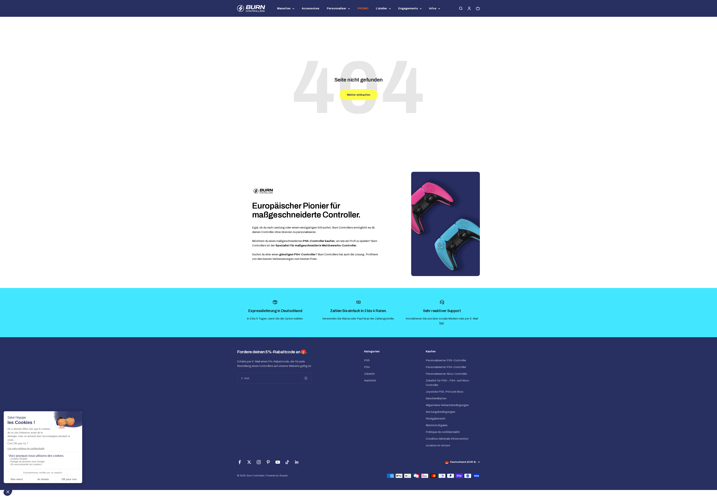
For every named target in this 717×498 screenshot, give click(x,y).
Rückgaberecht (436, 418)
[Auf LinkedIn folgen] (296, 462)
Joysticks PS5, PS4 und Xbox (444, 391)
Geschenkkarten (436, 398)
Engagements (408, 8)
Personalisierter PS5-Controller (446, 360)
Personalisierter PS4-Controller (446, 367)
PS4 (367, 367)
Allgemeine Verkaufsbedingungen (447, 405)
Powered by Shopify (277, 475)
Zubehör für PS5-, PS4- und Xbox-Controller (448, 382)
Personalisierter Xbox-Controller (446, 373)
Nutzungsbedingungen (440, 411)
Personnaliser (336, 8)
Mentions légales (437, 425)
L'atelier (381, 8)
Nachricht (370, 380)
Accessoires (310, 8)
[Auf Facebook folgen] (239, 462)
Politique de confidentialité (443, 431)
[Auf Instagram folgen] (258, 462)
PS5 (367, 360)
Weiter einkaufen (358, 94)
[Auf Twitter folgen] (249, 462)
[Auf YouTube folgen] (277, 462)
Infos (432, 8)
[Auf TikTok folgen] (287, 462)
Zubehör (369, 373)
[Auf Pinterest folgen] (268, 462)
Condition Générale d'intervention (447, 438)
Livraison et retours (438, 445)
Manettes (284, 8)
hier (441, 323)
